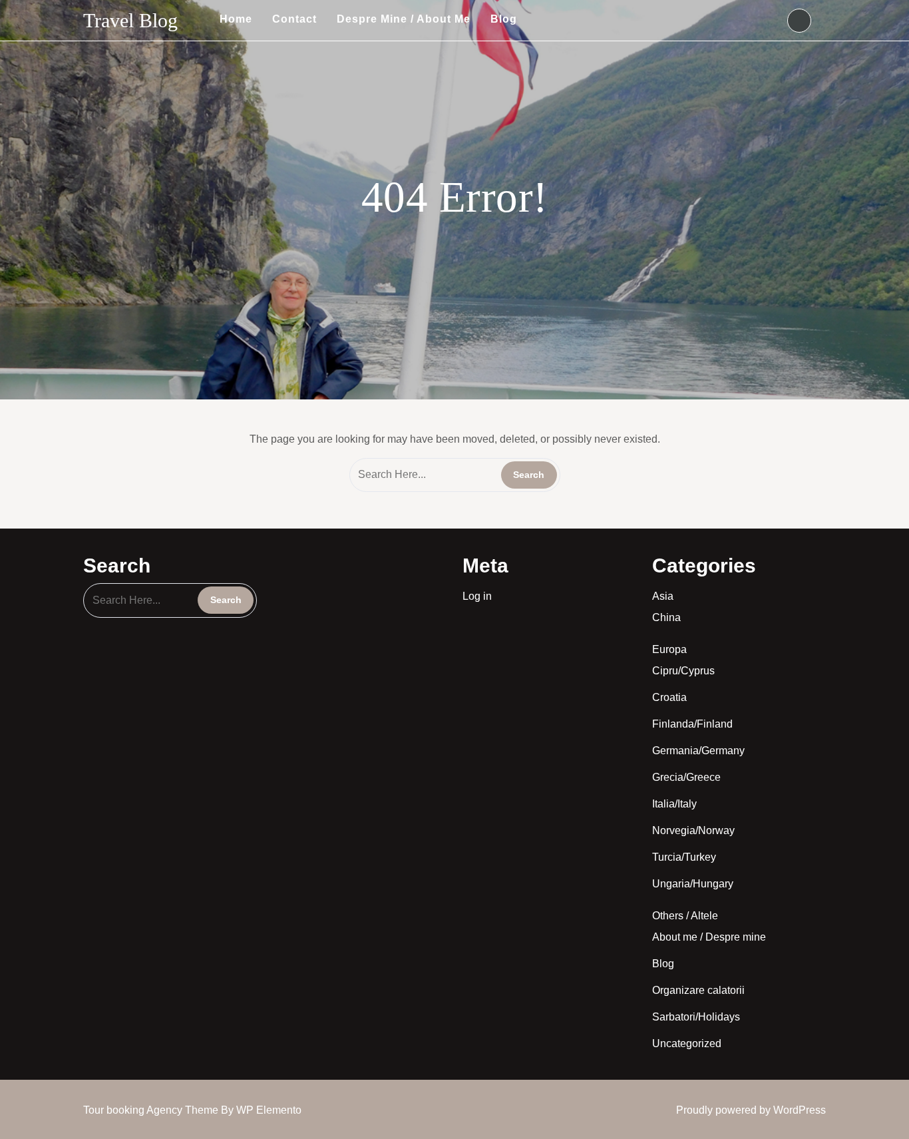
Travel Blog (130, 20)
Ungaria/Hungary (692, 883)
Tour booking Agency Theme (152, 1110)
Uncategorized (686, 1043)
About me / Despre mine (709, 937)
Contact (294, 19)
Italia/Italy (674, 803)
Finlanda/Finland (692, 724)
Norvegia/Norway (693, 830)
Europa (669, 649)
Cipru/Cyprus (683, 670)
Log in (477, 596)
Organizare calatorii (698, 990)
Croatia (669, 697)
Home (236, 19)
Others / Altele (685, 915)
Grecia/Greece (686, 777)
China (666, 617)
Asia (662, 596)
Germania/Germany (698, 750)
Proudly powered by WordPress (751, 1110)
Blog (503, 19)
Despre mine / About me (403, 19)
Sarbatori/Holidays (696, 1017)
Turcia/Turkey (684, 857)
